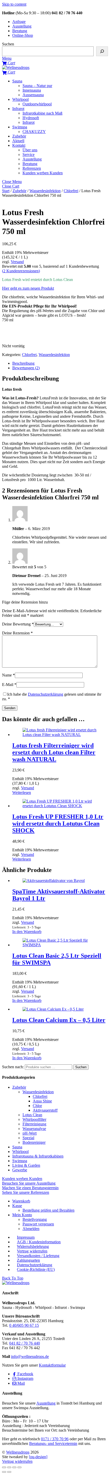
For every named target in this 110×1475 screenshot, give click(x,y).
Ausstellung (21, 26)
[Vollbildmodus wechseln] (9, 1467)
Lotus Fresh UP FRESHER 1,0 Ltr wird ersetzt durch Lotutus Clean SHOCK (57, 823)
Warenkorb (21, 1201)
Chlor (37, 1105)
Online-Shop (22, 35)
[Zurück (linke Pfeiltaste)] (4, 1472)
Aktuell (18, 141)
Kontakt (18, 145)
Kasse (17, 1205)
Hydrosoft (31, 118)
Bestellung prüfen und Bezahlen (48, 1210)
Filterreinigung (34, 1124)
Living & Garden (26, 1165)
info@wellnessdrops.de (30, 1356)
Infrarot (18, 108)
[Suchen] (102, 51)
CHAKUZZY (34, 131)
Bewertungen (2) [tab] (26, 368)
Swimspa (19, 127)
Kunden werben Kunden (43, 173)
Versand (17, 262)
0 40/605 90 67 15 (24, 1325)
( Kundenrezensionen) (21, 271)
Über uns (30, 150)
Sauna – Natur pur (37, 85)
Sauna (17, 81)
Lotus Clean (32, 1115)
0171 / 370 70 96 (55, 1439)
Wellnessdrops (17, 1452)
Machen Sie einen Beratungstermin (30, 1188)
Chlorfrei (71, 191)
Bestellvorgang (35, 1219)
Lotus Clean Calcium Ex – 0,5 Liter (58, 1020)
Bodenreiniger (34, 1142)
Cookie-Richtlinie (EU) (36, 1269)
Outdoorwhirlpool (37, 104)
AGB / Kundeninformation (39, 1242)
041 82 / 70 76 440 (24, 1343)
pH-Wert (30, 1133)
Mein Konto (22, 1215)
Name (8, 675)
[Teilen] (14, 1467)
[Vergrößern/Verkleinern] (4, 1467)
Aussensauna (33, 95)
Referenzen (32, 168)
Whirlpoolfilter (34, 1119)
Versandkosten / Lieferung (38, 1255)
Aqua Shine (42, 1101)
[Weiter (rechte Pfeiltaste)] (9, 1472)
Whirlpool (20, 99)
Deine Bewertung (18, 624)
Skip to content (14, 4)
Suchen (8, 44)
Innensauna (32, 90)
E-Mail (9, 684)
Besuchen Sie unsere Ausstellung (29, 1183)
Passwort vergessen (38, 1224)
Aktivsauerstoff (45, 1110)
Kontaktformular (52, 1365)
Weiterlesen (21, 792)
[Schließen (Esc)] (19, 1467)
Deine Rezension (17, 633)
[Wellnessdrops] (15, 67)
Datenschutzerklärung (45, 694)
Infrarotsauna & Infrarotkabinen (37, 1156)
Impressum (26, 1237)
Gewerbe (19, 1170)
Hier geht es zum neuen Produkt (28, 288)
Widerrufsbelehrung (33, 1246)
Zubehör (19, 136)
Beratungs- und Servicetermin (53, 1443)
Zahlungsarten (28, 1260)
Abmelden (31, 1228)
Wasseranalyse (34, 1128)
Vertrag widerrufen (32, 1251)
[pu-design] (38, 1457)
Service (29, 154)
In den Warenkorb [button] (26, 931)
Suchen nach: (13, 1067)
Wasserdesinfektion (45, 191)
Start (5, 191)
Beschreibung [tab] (23, 363)
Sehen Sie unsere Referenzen (25, 1192)
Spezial (28, 1138)
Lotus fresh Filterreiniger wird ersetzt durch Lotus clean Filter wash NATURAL (53, 752)
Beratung (19, 31)
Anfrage (19, 21)
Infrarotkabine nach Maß (42, 113)
